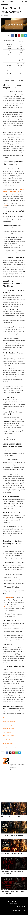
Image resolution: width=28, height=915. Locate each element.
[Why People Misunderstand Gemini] (14, 808)
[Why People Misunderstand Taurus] (14, 827)
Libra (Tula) (6, 202)
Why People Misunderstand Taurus (12, 835)
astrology (3, 4)
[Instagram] (20, 906)
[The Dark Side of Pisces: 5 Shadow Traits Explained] (14, 863)
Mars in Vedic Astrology (8, 743)
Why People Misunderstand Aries (11, 853)
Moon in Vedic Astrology (8, 735)
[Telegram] (25, 35)
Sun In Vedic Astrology (8, 732)
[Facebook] (12, 35)
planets (7, 4)
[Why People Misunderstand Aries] (14, 845)
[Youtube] (25, 906)
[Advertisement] (14, 788)
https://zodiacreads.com (14, 760)
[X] (16, 35)
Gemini (3, 814)
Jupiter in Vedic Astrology (9, 740)
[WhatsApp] (22, 35)
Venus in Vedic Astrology (9, 721)
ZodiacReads (5, 15)
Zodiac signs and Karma (8, 728)
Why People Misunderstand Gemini (12, 817)
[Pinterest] (19, 35)
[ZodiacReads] (6, 764)
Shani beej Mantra (7, 717)
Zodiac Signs (4, 869)
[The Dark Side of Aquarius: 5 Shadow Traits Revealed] (14, 883)
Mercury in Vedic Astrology (9, 747)
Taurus (3, 832)
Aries (3, 851)
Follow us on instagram (8, 725)
